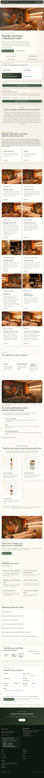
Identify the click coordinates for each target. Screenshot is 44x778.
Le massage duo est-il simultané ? (10, 620)
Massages (3, 753)
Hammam (3, 751)
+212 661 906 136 (26, 734)
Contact (24, 758)
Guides (24, 756)
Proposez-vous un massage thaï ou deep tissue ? (13, 628)
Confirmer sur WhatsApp (22, 85)
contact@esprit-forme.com (28, 735)
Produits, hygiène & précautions (9, 437)
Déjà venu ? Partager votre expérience (9, 746)
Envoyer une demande (20, 50)
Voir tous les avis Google (33, 651)
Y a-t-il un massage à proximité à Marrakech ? (13, 624)
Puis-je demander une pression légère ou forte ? (13, 616)
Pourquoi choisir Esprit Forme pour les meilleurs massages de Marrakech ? (20, 636)
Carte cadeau (3, 758)
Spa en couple (3, 756)
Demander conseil (6, 553)
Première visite (25, 751)
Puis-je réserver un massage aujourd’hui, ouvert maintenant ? (16, 632)
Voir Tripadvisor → (37, 653)
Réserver (3, 767)
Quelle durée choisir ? (7, 612)
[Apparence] (36, 2)
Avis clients (25, 753)
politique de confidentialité (34, 696)
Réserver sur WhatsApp (8, 50)
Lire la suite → (6, 160)
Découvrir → (5, 199)
